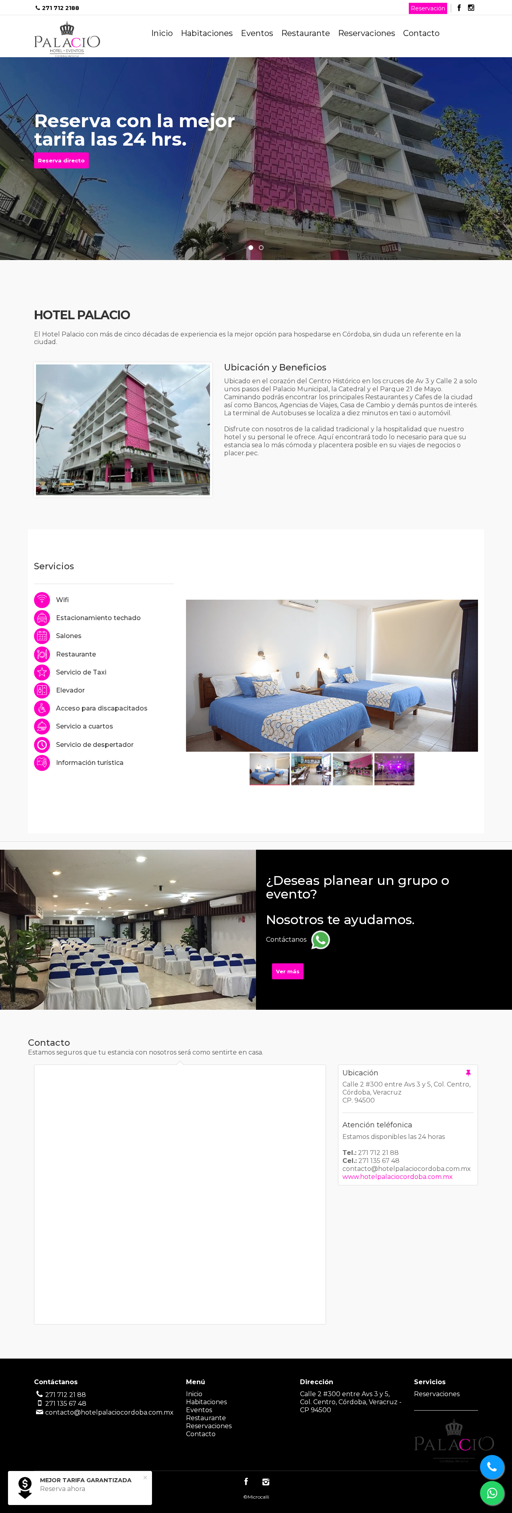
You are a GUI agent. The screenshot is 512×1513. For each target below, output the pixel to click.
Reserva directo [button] (61, 160)
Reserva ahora (62, 1489)
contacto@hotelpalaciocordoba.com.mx (109, 1412)
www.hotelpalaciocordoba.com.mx (397, 1177)
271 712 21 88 (65, 1395)
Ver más (288, 971)
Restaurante (305, 33)
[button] (251, 247)
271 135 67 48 (65, 1403)
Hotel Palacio (67, 39)
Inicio (162, 33)
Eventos (257, 33)
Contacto (421, 33)
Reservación (428, 8)
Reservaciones (366, 33)
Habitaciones (207, 33)
